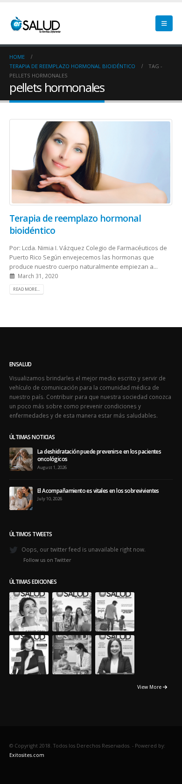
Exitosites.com (26, 755)
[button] (164, 23)
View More (150, 687)
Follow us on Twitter (47, 560)
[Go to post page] (21, 458)
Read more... (26, 289)
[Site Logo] (35, 23)
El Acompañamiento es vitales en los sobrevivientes (98, 490)
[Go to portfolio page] (29, 611)
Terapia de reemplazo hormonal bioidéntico (75, 224)
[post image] (91, 162)
